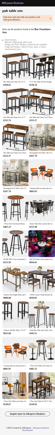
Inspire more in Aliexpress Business (27, 414)
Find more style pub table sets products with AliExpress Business (21, 18)
